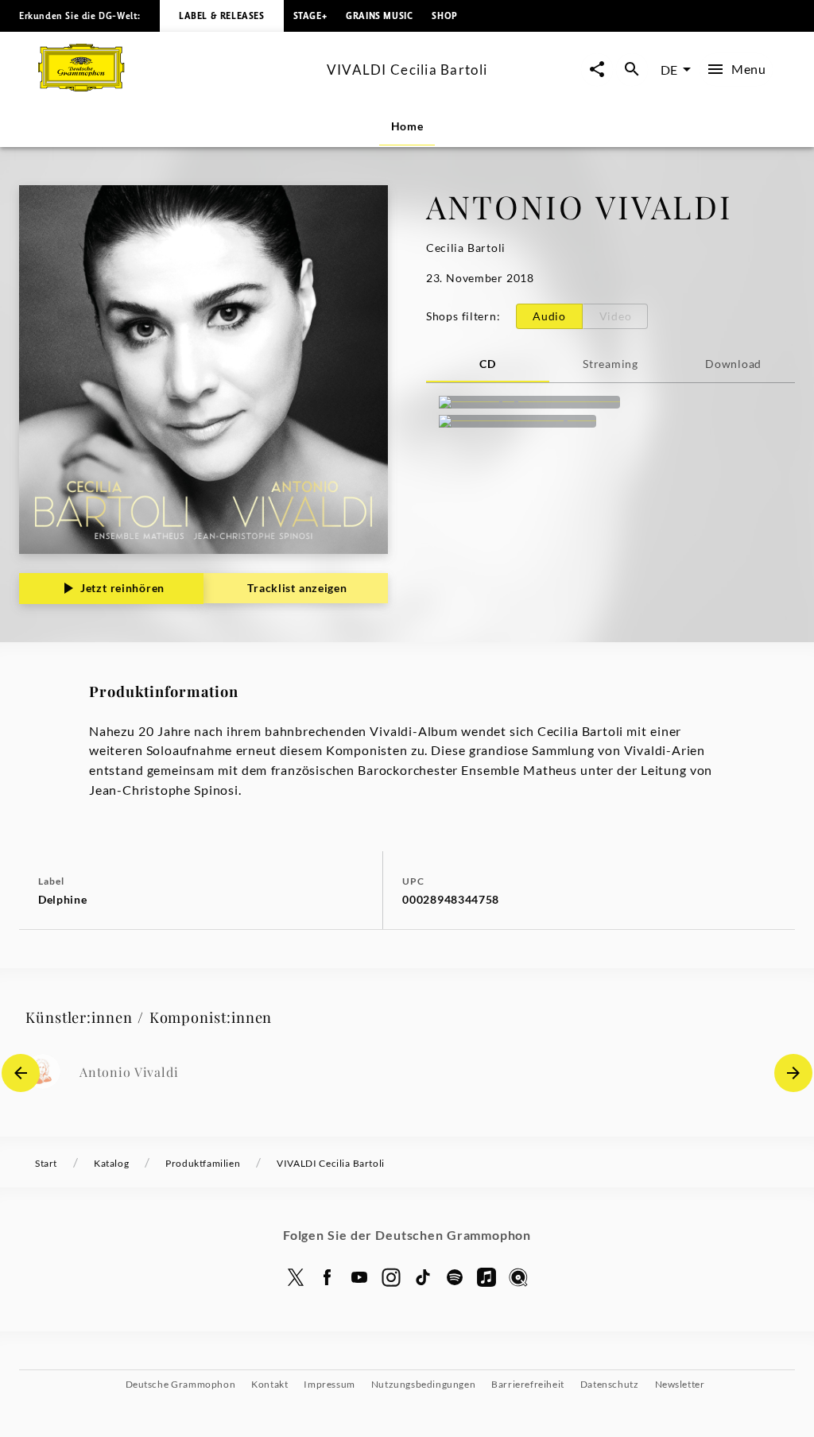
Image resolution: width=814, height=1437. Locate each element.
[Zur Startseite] (176, 86)
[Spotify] (455, 1277)
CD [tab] (487, 363)
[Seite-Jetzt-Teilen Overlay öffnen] (597, 69)
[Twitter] (296, 1277)
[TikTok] (423, 1277)
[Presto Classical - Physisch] (517, 421)
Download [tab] (733, 363)
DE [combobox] (669, 69)
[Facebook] (327, 1277)
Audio (549, 316)
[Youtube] (359, 1277)
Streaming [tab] (610, 363)
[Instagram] (391, 1277)
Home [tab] (407, 126)
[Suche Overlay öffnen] (632, 69)
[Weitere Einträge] (793, 1073)
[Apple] (486, 1277)
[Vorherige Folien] (21, 1073)
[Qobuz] (518, 1277)
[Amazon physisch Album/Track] (529, 402)
